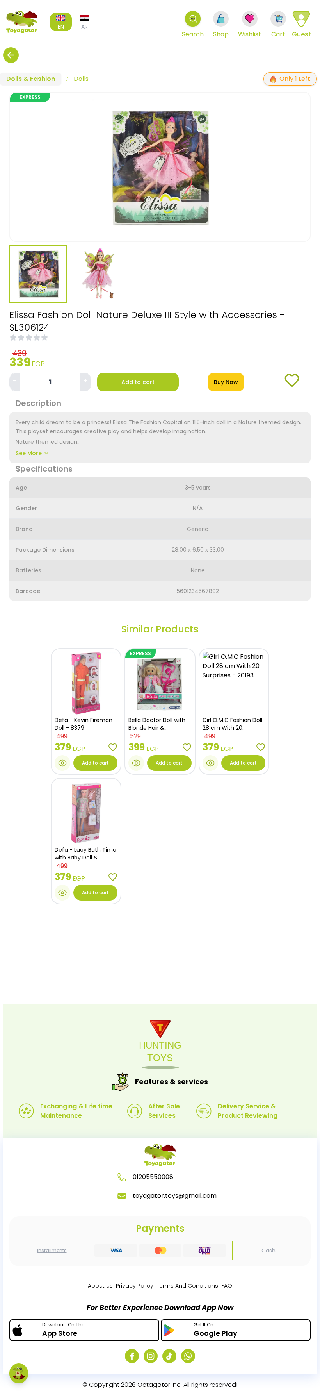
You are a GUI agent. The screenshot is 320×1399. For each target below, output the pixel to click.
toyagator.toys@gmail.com (175, 1195)
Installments (52, 1250)
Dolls (81, 78)
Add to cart (138, 382)
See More (29, 453)
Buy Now (226, 382)
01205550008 (153, 1176)
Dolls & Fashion (30, 78)
